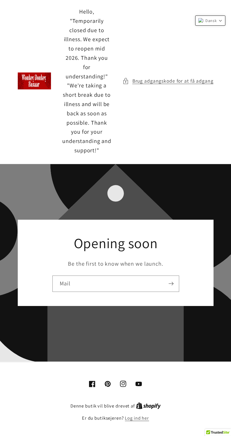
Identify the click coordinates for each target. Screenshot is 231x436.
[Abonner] (171, 284)
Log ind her (137, 418)
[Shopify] (148, 406)
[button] (168, 81)
